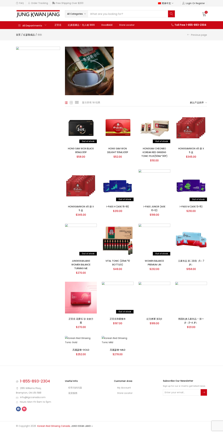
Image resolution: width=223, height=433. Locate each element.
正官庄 (58, 25)
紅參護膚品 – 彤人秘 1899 (81, 25)
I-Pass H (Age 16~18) (117, 206)
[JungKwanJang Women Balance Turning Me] (81, 239)
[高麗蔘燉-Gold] (81, 340)
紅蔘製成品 (29, 34)
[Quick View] (90, 117)
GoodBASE (107, 25)
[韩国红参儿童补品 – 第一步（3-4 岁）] (191, 297)
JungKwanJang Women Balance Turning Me (80, 264)
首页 (18, 34)
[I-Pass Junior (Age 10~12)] (154, 185)
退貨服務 (72, 393)
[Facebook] (18, 409)
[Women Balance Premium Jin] (154, 239)
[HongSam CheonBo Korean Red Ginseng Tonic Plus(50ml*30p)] (154, 127)
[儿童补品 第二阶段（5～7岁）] (191, 239)
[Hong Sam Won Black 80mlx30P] (81, 127)
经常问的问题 (75, 387)
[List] (77, 102)
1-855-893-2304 (35, 381)
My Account (124, 387)
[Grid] (66, 102)
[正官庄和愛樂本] (118, 297)
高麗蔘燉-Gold (80, 349)
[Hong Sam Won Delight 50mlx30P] (118, 127)
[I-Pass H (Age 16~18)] (118, 185)
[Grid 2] (71, 102)
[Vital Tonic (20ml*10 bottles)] (118, 239)
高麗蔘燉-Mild (117, 349)
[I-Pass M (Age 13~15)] (191, 185)
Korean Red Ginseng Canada (53, 426)
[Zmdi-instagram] (24, 409)
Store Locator (127, 25)
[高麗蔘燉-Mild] (118, 340)
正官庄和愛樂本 (118, 319)
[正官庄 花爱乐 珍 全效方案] (81, 297)
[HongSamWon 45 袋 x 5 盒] (191, 127)
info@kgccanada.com (33, 397)
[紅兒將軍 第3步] (154, 297)
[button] (167, 3)
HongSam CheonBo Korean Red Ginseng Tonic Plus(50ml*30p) (154, 152)
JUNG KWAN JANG (81, 426)
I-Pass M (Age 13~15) (191, 206)
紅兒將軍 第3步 (154, 319)
